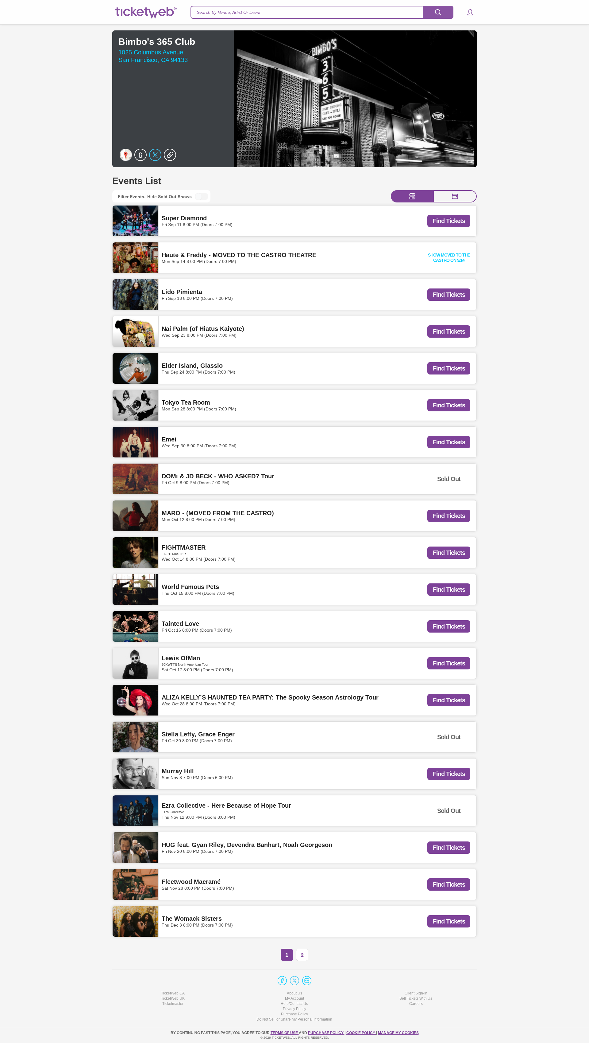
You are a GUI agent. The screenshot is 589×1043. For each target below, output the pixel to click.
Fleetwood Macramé (191, 881)
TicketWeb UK (173, 998)
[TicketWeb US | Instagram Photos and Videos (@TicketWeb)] (306, 980)
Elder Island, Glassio (192, 365)
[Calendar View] (455, 196)
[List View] (412, 196)
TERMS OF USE (285, 1033)
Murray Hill (178, 771)
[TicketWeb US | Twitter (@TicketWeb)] (294, 980)
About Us (294, 993)
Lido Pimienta (182, 291)
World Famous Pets (190, 586)
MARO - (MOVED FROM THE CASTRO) (218, 513)
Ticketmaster (172, 1004)
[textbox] (322, 12)
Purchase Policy (294, 1014)
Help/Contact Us (294, 1004)
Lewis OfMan (181, 658)
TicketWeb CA (173, 993)
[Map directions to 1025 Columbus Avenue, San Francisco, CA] (126, 155)
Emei (169, 439)
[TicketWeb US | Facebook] (282, 980)
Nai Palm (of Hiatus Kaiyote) (203, 328)
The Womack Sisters (192, 918)
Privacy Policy (294, 1009)
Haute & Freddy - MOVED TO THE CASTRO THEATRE (239, 255)
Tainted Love (180, 623)
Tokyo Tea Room (186, 402)
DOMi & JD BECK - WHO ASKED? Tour (218, 476)
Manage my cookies (398, 1033)
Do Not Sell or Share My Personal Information (294, 1019)
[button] (467, 12)
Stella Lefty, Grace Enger (198, 734)
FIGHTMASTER (184, 547)
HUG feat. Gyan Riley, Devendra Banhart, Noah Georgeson (247, 844)
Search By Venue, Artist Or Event (228, 12)
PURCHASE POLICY (326, 1033)
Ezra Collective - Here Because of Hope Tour (226, 805)
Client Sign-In (416, 993)
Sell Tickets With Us (415, 998)
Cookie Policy (361, 1033)
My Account (294, 998)
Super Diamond (184, 218)
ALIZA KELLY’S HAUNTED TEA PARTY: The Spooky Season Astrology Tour (270, 697)
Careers (416, 1004)
